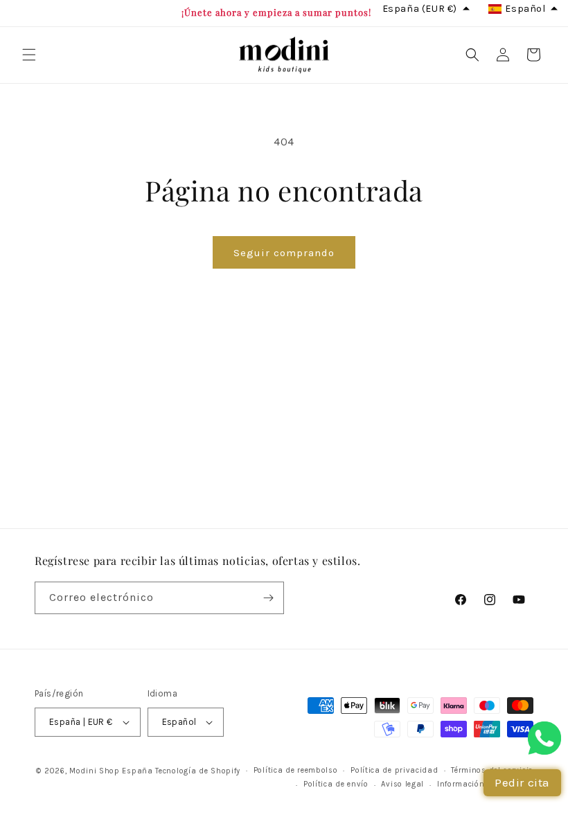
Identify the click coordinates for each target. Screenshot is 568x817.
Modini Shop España (111, 770)
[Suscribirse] (268, 598)
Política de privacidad (394, 770)
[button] (29, 54)
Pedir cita (522, 782)
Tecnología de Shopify (197, 770)
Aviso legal (402, 784)
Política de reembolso (296, 770)
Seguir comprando (284, 252)
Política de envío (336, 784)
